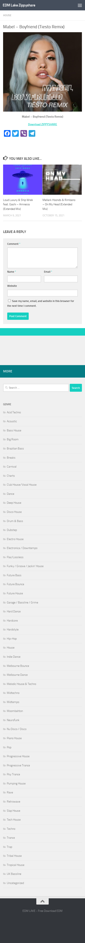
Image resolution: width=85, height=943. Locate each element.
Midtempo (13, 702)
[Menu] (80, 5)
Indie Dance (13, 657)
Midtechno (13, 693)
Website (12, 285)
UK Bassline (14, 874)
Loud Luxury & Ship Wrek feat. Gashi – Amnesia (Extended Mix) (18, 204)
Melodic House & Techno (21, 684)
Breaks (11, 457)
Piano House (14, 738)
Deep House (14, 503)
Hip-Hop (12, 638)
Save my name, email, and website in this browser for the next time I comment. (40, 303)
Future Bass (14, 575)
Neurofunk (13, 720)
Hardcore (12, 620)
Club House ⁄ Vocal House (22, 484)
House (7, 15)
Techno (11, 829)
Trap (9, 847)
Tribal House (14, 856)
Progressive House (18, 756)
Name (11, 271)
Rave (10, 792)
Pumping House (16, 783)
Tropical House (15, 865)
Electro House (15, 539)
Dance (10, 494)
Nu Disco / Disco (16, 729)
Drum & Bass (15, 521)
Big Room (13, 439)
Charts (11, 476)
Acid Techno (14, 412)
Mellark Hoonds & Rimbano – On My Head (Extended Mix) (58, 204)
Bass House (14, 430)
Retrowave (13, 801)
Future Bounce (15, 584)
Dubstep (12, 530)
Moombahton (15, 711)
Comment (13, 243)
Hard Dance (14, 611)
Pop (9, 747)
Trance (11, 838)
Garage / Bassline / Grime (22, 602)
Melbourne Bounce (18, 666)
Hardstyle (13, 629)
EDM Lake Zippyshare (19, 5)
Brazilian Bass (15, 448)
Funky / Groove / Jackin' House (25, 566)
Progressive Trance (18, 765)
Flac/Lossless (15, 557)
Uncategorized (15, 883)
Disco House (14, 512)
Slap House (13, 811)
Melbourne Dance (17, 675)
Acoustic (12, 421)
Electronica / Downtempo (22, 548)
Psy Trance (13, 774)
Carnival (12, 466)
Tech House (14, 819)
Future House (15, 593)
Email (48, 271)
